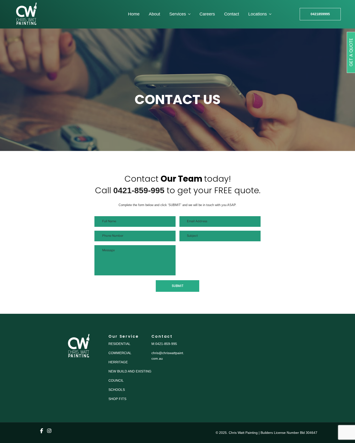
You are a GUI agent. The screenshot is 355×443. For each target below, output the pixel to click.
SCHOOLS (116, 390)
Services (177, 14)
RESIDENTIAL (119, 344)
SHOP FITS (117, 399)
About (154, 14)
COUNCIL (116, 380)
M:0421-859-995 (164, 344)
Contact (231, 14)
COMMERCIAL (119, 353)
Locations (257, 14)
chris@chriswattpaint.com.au (167, 355)
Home (134, 14)
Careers (207, 14)
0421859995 (320, 14)
